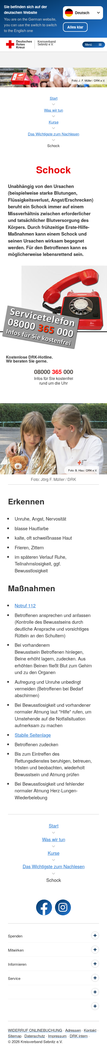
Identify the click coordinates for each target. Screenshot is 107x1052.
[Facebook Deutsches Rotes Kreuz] (44, 907)
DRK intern (79, 1035)
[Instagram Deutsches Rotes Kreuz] (63, 907)
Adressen (73, 1030)
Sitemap (14, 1035)
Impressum (57, 1035)
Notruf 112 (25, 605)
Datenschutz (34, 1035)
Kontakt (90, 1030)
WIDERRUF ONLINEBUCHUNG (35, 1030)
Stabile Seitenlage (33, 735)
